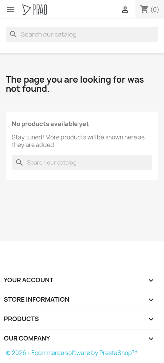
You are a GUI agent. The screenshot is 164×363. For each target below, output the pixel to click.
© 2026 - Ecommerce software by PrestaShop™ (71, 353)
